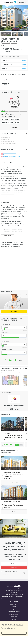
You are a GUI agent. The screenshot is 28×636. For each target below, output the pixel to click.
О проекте (14, 616)
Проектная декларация (9, 153)
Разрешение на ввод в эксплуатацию (13, 155)
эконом (7, 51)
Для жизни (5, 119)
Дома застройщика (14, 409)
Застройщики (14, 604)
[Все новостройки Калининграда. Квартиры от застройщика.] (14, 586)
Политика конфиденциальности (14, 594)
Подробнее (7, 235)
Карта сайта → (14, 592)
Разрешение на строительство (11, 156)
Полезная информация (14, 611)
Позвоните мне (14, 311)
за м (21, 444)
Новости (14, 609)
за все (17, 444)
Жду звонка (14, 567)
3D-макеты (18, 33)
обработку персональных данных (11, 572)
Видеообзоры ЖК (14, 614)
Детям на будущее (7, 122)
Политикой (6, 574)
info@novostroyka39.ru (14, 589)
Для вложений (15, 119)
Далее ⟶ (14, 127)
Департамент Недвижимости (9, 43)
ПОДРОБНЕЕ (7, 196)
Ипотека (14, 606)
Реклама (14, 619)
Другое (17, 122)
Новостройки (14, 601)
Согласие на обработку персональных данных (12, 597)
